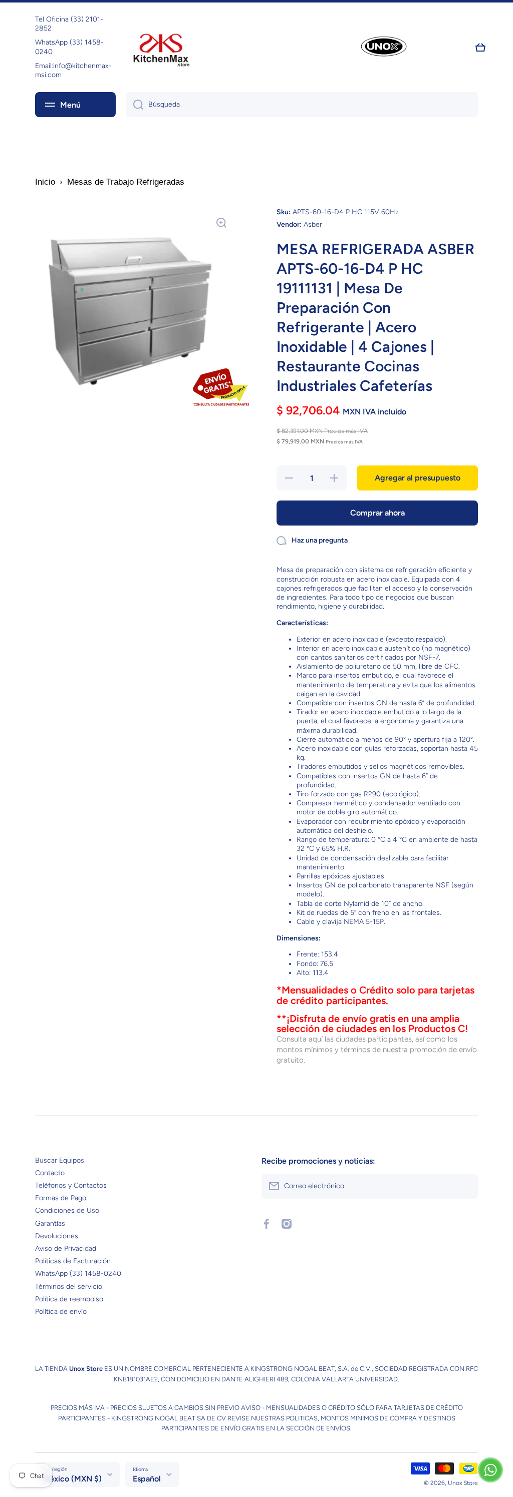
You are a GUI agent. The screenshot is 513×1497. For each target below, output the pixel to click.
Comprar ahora (377, 513)
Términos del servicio (68, 1286)
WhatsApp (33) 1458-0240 (78, 1273)
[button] (480, 48)
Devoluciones (56, 1236)
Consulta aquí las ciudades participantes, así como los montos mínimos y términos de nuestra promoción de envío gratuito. (377, 1050)
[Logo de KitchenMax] (161, 48)
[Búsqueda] (134, 104)
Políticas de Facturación (73, 1261)
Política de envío (61, 1311)
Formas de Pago (60, 1198)
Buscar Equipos (59, 1160)
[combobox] (302, 104)
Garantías (50, 1223)
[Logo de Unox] (383, 47)
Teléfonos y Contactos (71, 1185)
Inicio (45, 182)
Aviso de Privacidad (65, 1248)
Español (147, 1478)
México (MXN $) (72, 1478)
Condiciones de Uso (67, 1210)
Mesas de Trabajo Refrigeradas (125, 182)
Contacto (50, 1173)
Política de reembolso (69, 1299)
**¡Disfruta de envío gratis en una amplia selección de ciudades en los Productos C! (372, 1024)
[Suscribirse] (465, 1186)
